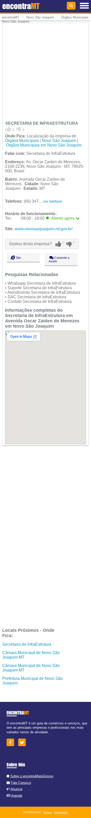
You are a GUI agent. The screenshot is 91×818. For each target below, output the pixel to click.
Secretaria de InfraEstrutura (26, 644)
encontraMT (10, 17)
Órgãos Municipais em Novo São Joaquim (44, 145)
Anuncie (16, 789)
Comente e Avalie (59, 259)
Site (18, 258)
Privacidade (61, 812)
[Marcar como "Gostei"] (8, 129)
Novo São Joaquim (59, 140)
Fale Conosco (21, 783)
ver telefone (52, 201)
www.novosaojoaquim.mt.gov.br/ (44, 229)
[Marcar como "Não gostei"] (18, 129)
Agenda (16, 796)
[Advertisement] (45, 69)
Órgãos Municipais (22, 140)
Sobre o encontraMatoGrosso (31, 776)
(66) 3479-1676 (28, 201)
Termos (47, 812)
